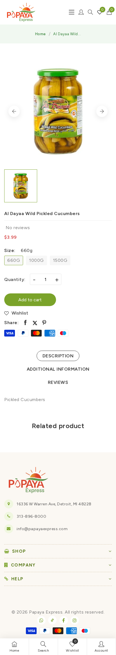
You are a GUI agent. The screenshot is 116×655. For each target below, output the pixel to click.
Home (40, 34)
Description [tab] (58, 356)
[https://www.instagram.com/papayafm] (74, 620)
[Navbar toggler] (71, 12)
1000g (36, 260)
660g (13, 260)
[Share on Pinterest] (44, 323)
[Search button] (90, 12)
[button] (109, 12)
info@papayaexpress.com (42, 528)
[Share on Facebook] (25, 323)
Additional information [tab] (58, 369)
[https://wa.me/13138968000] (41, 620)
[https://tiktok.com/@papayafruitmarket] (52, 620)
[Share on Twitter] (34, 323)
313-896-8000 (31, 516)
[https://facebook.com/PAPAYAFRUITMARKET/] (63, 620)
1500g (60, 260)
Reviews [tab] (58, 382)
